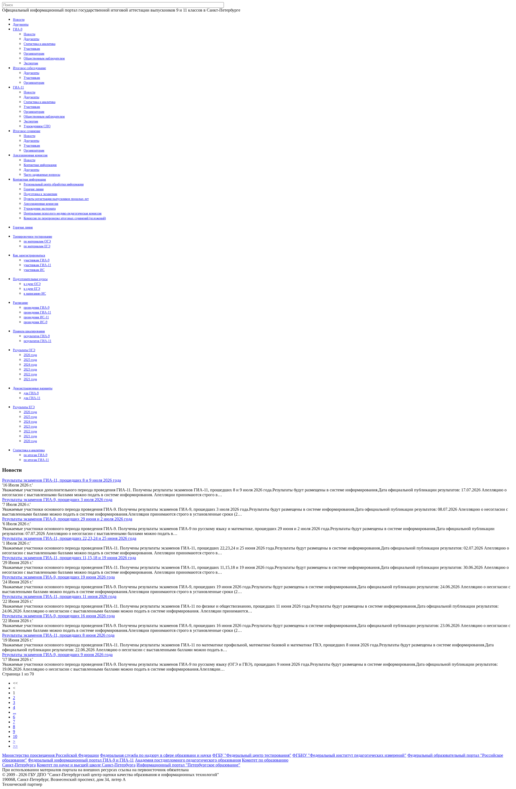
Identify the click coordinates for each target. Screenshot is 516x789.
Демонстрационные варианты (32, 388)
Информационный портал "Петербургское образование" (188, 765)
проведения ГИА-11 (37, 312)
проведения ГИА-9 (36, 307)
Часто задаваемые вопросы (42, 175)
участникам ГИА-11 (37, 265)
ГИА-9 (17, 29)
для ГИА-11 (32, 398)
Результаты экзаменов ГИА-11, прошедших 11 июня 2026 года (59, 596)
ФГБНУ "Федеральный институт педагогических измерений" (349, 755)
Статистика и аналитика (39, 44)
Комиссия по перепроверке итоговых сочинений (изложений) (65, 218)
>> (15, 746)
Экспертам (31, 63)
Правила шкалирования (29, 331)
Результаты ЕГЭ (24, 407)
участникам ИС (34, 270)
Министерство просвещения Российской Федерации (50, 755)
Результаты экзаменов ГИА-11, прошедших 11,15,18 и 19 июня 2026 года (69, 557)
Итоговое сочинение (26, 131)
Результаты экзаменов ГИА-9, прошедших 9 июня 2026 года (57, 654)
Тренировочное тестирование (32, 236)
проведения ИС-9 (35, 322)
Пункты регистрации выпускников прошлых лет (56, 199)
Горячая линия (23, 227)
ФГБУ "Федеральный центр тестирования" (251, 755)
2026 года (30, 355)
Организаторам (34, 53)
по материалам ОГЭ (37, 241)
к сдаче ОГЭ (32, 284)
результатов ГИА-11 (37, 341)
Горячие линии (34, 189)
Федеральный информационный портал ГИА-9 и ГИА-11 (81, 760)
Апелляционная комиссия (30, 155)
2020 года (30, 441)
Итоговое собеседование (29, 68)
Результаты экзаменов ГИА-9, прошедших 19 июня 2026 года (58, 577)
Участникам (32, 49)
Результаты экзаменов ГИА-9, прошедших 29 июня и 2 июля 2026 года (67, 519)
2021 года (30, 379)
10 (15, 736)
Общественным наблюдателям (44, 58)
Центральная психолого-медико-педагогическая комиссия (63, 213)
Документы (20, 24)
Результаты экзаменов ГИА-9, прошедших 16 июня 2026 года (58, 616)
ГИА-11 (18, 87)
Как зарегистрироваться (29, 255)
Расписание (20, 303)
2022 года (30, 374)
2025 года (30, 360)
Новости (18, 20)
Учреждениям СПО (37, 126)
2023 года (30, 369)
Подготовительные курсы (30, 279)
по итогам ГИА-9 (35, 455)
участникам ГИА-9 (36, 260)
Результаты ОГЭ (24, 350)
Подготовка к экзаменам (40, 194)
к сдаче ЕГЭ (32, 289)
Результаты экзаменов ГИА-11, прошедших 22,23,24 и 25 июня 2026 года (69, 538)
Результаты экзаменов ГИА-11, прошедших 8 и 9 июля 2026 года (61, 480)
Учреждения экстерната (40, 208)
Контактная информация (40, 165)
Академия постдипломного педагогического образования (188, 760)
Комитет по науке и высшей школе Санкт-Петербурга (86, 765)
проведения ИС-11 (36, 317)
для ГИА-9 (31, 393)
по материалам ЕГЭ (37, 246)
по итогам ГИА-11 (36, 460)
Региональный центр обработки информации (54, 184)
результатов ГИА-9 (37, 336)
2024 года (30, 365)
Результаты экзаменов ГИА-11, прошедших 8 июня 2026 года (58, 635)
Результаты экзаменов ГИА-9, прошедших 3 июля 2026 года (57, 499)
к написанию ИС (35, 293)
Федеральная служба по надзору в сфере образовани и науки (155, 755)
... (14, 712)
